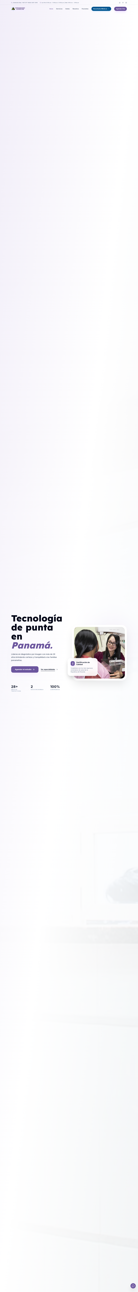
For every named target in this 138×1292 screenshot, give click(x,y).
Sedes (67, 9)
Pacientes (85, 9)
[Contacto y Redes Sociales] (133, 1285)
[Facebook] (123, 2)
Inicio (51, 9)
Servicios (59, 9)
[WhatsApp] (119, 2)
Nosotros (76, 9)
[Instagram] (126, 2)
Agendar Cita (120, 9)
